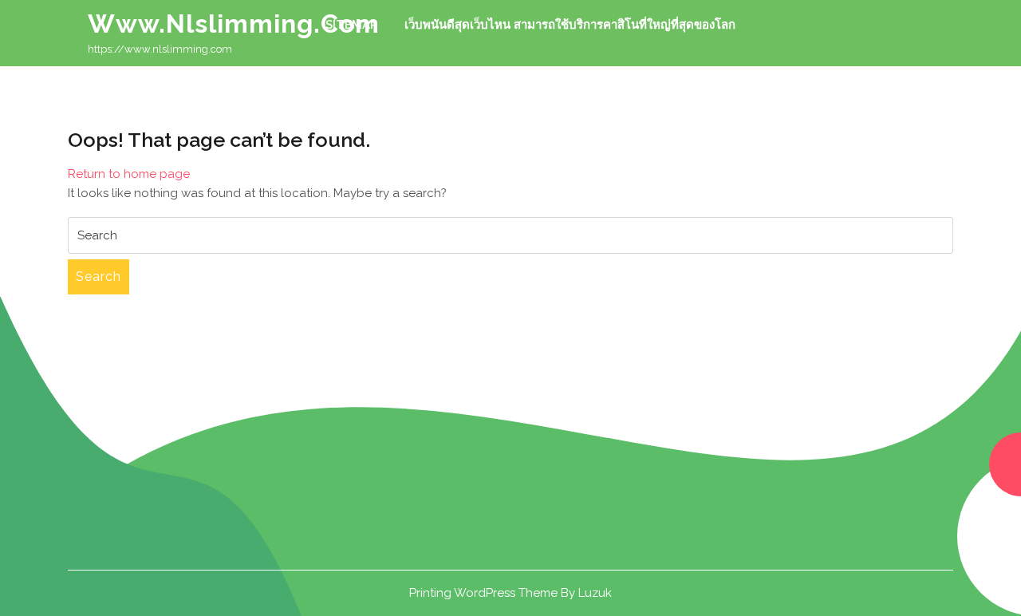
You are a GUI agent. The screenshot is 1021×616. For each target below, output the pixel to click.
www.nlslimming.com (234, 23)
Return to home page (129, 174)
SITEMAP (351, 25)
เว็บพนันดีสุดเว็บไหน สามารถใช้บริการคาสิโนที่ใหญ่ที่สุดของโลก (569, 25)
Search (98, 276)
